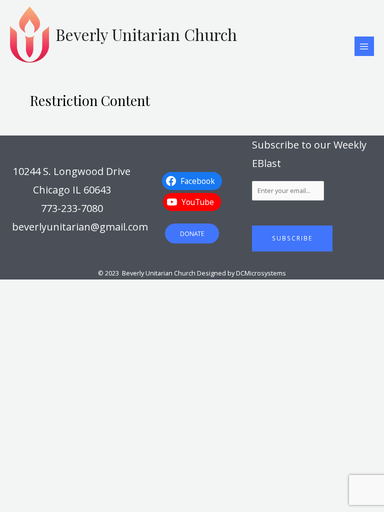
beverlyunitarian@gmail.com (80, 227)
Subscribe (292, 238)
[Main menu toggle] (364, 46)
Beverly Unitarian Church (146, 34)
